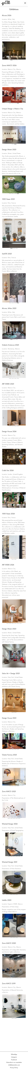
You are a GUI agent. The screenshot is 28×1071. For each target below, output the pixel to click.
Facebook (14, 1061)
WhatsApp (14, 1056)
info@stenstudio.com (14, 1066)
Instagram (14, 1059)
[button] (4, 56)
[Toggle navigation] (25, 3)
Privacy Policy (14, 1069)
